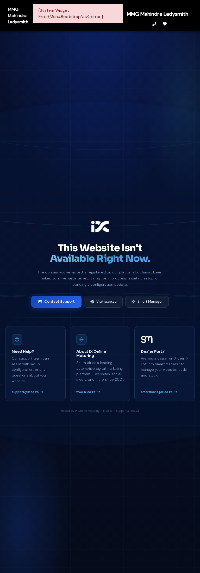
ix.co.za (108, 411)
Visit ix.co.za (106, 301)
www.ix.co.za (85, 392)
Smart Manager (150, 301)
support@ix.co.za (25, 392)
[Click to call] (155, 24)
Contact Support (59, 301)
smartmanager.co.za (156, 392)
